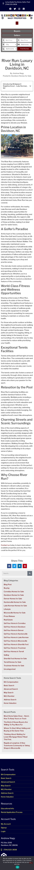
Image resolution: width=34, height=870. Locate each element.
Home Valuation (10, 703)
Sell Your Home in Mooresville (15, 641)
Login (3, 831)
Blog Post (8, 584)
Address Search (10, 700)
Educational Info (7, 808)
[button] (17, 23)
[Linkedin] (23, 8)
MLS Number (9, 696)
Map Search (8, 693)
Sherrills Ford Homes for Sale (15, 659)
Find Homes (24, 49)
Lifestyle (7, 609)
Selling (6, 655)
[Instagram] (19, 8)
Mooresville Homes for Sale (14, 613)
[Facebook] (10, 8)
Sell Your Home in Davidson (14, 627)
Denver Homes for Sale (13, 599)
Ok (17, 867)
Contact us (5, 545)
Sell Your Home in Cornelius (15, 623)
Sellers (17, 35)
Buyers (17, 31)
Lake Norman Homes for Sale (15, 606)
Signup (4, 828)
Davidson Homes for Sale (21, 76)
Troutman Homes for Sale (14, 666)
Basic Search (9, 685)
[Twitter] (14, 8)
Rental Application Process (11, 812)
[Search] (29, 573)
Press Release (9, 616)
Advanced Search (11, 689)
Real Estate (8, 620)
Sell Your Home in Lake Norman (16, 637)
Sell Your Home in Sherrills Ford (16, 644)
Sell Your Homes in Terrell (14, 651)
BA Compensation (11, 682)
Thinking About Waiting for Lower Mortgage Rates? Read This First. (15, 736)
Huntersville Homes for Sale (15, 602)
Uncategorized (9, 669)
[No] (31, 863)
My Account (6, 824)
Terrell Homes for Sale (12, 662)
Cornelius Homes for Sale (14, 592)
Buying (6, 588)
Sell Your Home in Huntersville (15, 634)
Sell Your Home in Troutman (15, 648)
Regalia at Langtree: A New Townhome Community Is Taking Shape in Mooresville (17, 745)
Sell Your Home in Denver (14, 630)
